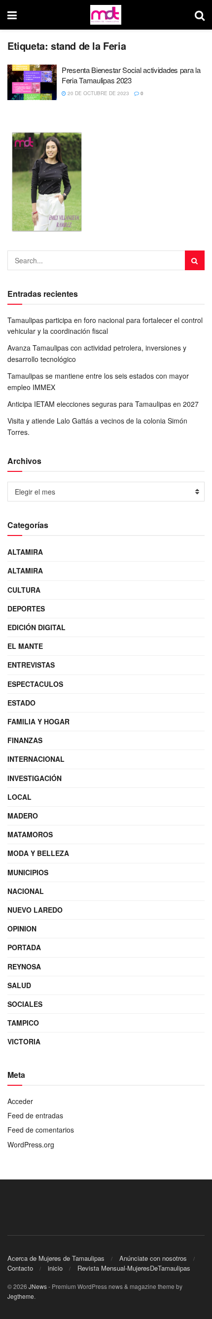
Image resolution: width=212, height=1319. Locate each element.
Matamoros (30, 834)
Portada (24, 947)
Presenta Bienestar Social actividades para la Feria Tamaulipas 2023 (131, 75)
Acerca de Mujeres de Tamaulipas (56, 1258)
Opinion (21, 928)
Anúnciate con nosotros (153, 1258)
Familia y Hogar (38, 721)
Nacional (25, 891)
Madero (22, 815)
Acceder (20, 1101)
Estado (21, 703)
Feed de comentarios (40, 1130)
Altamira (25, 552)
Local (19, 797)
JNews (38, 1286)
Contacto (20, 1268)
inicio (55, 1268)
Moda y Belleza (38, 853)
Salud (19, 985)
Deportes (26, 608)
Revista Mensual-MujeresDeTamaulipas (133, 1268)
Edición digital (36, 627)
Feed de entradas (35, 1115)
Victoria (23, 1041)
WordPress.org (30, 1144)
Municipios (27, 872)
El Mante (25, 646)
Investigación (34, 778)
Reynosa (24, 966)
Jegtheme (20, 1296)
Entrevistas (31, 665)
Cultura (23, 590)
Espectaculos (35, 684)
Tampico (23, 1023)
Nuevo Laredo (35, 910)
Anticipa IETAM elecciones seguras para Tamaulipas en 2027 (103, 404)
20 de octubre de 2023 (97, 93)
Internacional (36, 759)
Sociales (24, 1004)
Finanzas (24, 740)
